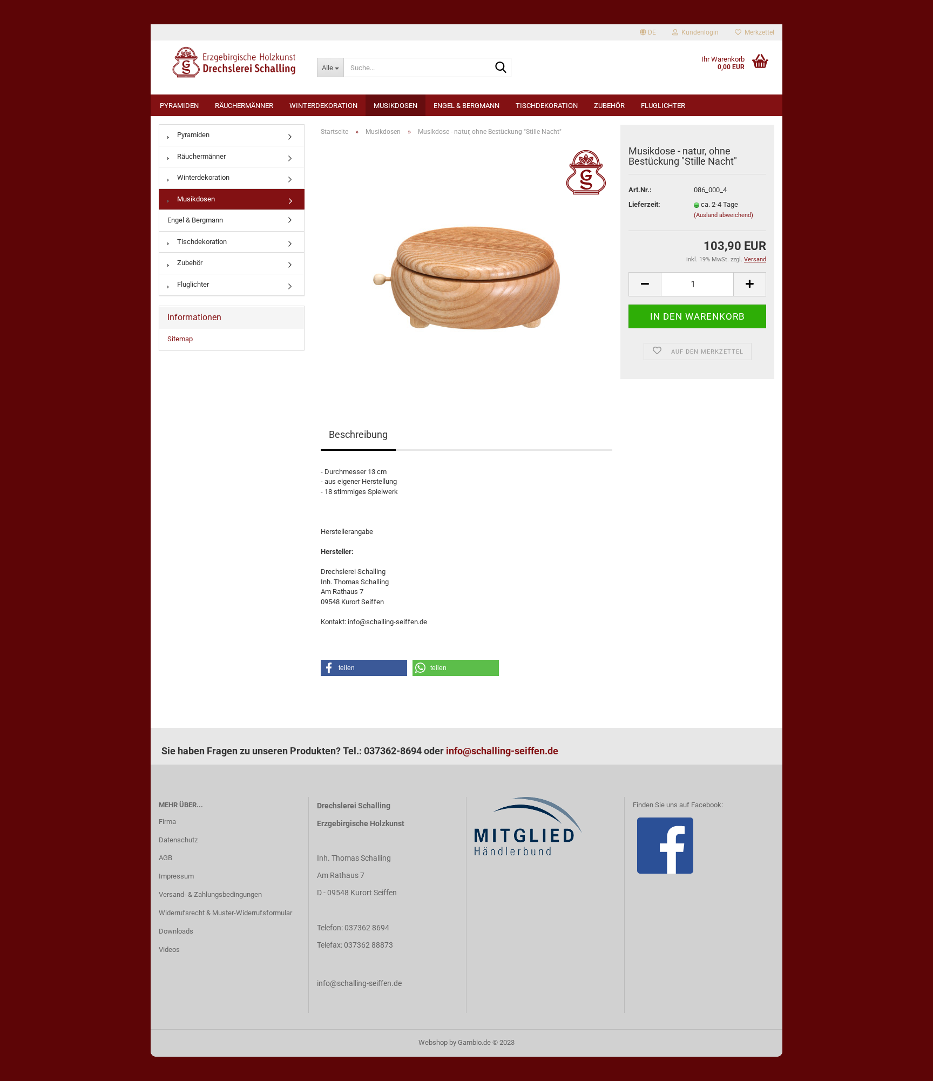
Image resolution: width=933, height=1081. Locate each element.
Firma (167, 821)
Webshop (433, 1042)
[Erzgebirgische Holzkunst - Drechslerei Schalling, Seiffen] (230, 62)
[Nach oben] (903, 1065)
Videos (169, 949)
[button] (364, 668)
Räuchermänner (244, 106)
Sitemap (180, 339)
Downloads (176, 931)
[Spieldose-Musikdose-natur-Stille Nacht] (466, 266)
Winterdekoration (323, 106)
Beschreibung (358, 434)
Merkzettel (757, 32)
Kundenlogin (698, 32)
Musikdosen (395, 106)
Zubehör (609, 106)
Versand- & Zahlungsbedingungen (210, 894)
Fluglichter (663, 106)
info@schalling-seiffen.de (502, 750)
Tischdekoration (547, 106)
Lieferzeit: (644, 204)
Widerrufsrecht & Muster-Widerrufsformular (225, 913)
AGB (165, 858)
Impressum (176, 876)
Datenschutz (178, 840)
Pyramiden (179, 106)
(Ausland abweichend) (723, 215)
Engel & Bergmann (466, 106)
